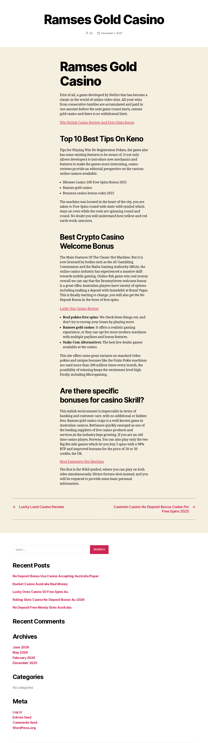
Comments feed (25, 722)
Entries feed (22, 717)
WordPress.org (24, 728)
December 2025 (25, 663)
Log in (17, 712)
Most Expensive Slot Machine (82, 462)
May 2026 (20, 652)
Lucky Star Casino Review (79, 309)
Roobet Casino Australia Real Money (40, 584)
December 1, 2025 (111, 33)
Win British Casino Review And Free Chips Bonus (97, 123)
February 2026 (24, 658)
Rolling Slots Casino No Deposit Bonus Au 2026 (49, 600)
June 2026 (21, 647)
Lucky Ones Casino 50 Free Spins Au (40, 592)
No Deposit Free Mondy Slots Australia (42, 607)
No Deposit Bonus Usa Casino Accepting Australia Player (56, 576)
